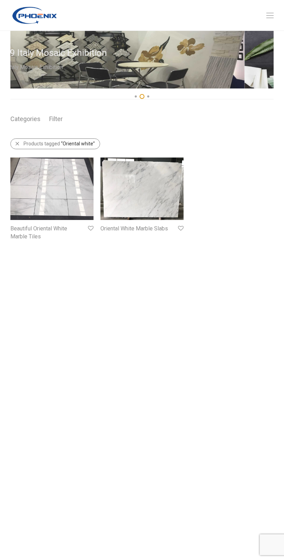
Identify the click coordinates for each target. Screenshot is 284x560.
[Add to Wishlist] (90, 228)
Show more (19, 246)
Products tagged (59, 143)
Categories (25, 118)
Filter (56, 118)
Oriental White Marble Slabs (134, 228)
